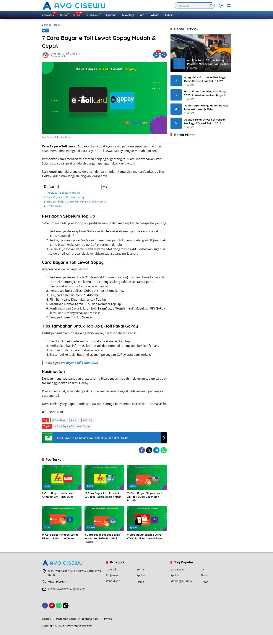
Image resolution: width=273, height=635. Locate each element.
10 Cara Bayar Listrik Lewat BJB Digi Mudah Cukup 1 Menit (102, 495)
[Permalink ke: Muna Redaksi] (46, 54)
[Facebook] (142, 450)
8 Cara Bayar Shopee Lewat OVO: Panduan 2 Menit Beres (145, 536)
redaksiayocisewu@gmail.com (66, 589)
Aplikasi (91, 527)
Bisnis (45, 30)
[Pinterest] (52, 605)
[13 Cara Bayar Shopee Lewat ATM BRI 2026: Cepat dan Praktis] (147, 477)
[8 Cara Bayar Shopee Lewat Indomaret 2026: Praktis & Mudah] (104, 518)
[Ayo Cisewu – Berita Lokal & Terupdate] (74, 5)
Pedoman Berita (66, 619)
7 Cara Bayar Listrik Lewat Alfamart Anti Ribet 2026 (59, 495)
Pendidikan (113, 581)
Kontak (46, 619)
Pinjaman (112, 575)
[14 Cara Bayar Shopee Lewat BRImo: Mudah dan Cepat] (62, 518)
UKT (203, 569)
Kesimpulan (54, 206)
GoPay (88, 420)
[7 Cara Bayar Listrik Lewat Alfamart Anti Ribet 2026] (62, 477)
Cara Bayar (60, 420)
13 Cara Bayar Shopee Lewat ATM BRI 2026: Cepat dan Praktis (145, 496)
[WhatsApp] (163, 450)
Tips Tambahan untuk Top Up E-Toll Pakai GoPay (77, 201)
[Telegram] (156, 450)
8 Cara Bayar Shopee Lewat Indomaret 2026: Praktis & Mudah (102, 538)
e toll (76, 420)
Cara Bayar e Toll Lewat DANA (78, 363)
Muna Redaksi (57, 54)
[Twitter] (149, 450)
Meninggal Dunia (181, 581)
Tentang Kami (90, 619)
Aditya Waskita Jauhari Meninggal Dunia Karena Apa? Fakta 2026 (205, 79)
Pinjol (204, 575)
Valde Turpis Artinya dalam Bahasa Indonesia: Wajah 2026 (206, 107)
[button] (211, 5)
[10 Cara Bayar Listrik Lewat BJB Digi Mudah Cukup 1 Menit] (104, 477)
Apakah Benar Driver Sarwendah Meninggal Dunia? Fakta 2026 (204, 121)
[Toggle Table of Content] (103, 187)
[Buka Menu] (229, 5)
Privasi (108, 619)
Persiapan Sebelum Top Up (64, 192)
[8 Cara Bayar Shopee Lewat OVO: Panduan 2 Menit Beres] (147, 518)
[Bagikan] (163, 55)
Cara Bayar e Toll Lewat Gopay (65, 197)
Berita (140, 569)
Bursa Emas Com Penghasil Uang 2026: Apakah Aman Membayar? (205, 93)
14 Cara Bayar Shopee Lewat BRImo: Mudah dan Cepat (60, 536)
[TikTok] (66, 605)
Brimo (204, 582)
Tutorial (111, 569)
